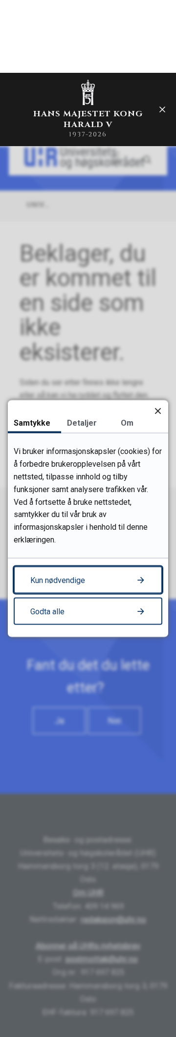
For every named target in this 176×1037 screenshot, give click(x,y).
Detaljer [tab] (82, 423)
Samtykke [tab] (32, 423)
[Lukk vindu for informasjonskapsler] (157, 411)
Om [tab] (127, 423)
